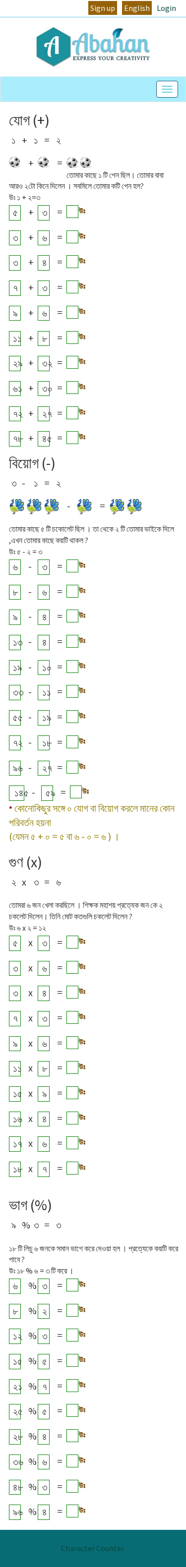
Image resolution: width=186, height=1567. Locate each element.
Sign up (102, 8)
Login (166, 8)
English (137, 8)
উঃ (82, 211)
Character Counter (92, 1548)
